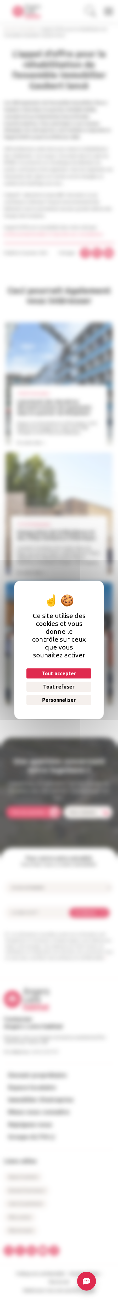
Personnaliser (59, 700)
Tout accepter (59, 673)
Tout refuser (59, 686)
